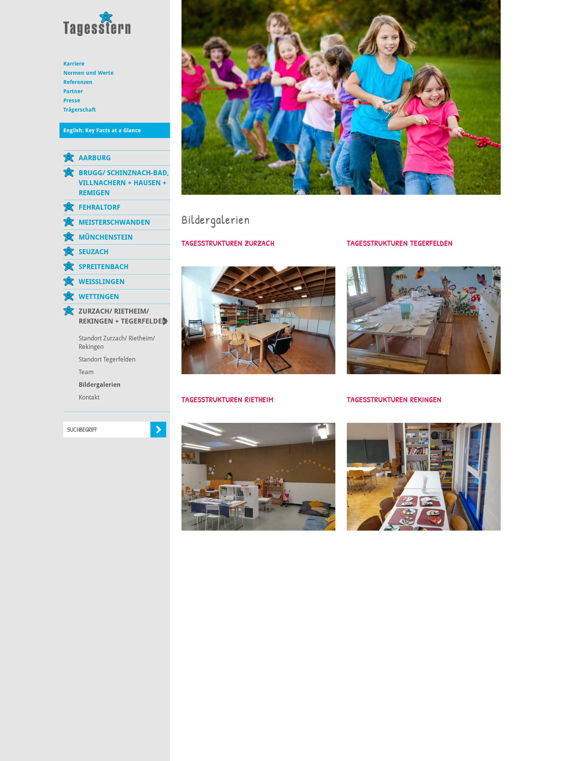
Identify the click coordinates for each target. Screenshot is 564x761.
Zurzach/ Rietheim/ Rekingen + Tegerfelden (123, 316)
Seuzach (94, 252)
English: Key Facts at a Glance (102, 130)
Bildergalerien (99, 384)
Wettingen (99, 297)
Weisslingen (102, 282)
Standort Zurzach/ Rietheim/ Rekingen (117, 343)
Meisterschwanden (114, 222)
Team (86, 372)
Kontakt (89, 397)
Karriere (73, 64)
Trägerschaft (79, 110)
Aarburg (95, 158)
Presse (71, 100)
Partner (73, 91)
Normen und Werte (88, 73)
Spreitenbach (104, 267)
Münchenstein (106, 237)
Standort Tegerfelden (107, 359)
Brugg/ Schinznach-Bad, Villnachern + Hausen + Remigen (124, 182)
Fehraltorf (99, 207)
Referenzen (77, 82)
